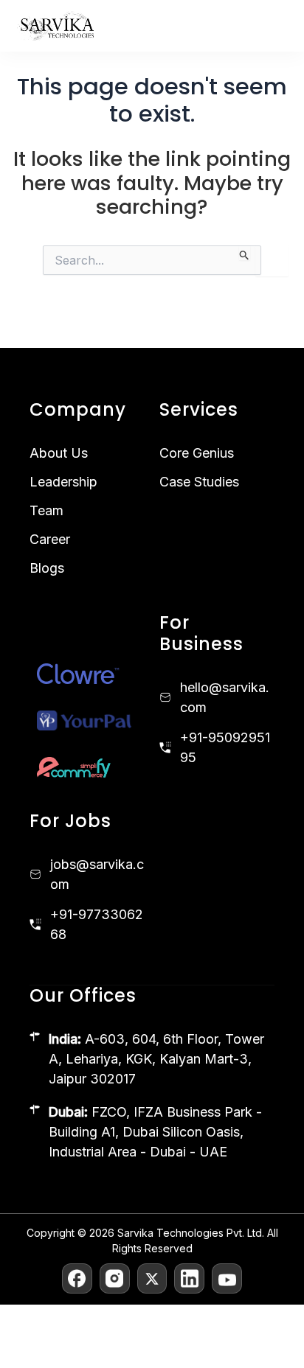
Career (50, 539)
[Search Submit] (244, 252)
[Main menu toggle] (275, 26)
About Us (59, 453)
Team (46, 510)
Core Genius (196, 453)
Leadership (63, 481)
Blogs (47, 568)
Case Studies (199, 481)
